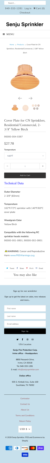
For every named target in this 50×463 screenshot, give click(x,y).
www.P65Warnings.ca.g (22, 255)
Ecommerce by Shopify (33, 439)
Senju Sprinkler (18, 437)
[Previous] (20, 98)
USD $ (23, 429)
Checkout (25, 12)
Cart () (40, 8)
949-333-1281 (14, 8)
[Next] (30, 98)
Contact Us (25, 404)
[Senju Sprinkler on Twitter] (17, 339)
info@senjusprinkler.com (28, 369)
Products (20, 44)
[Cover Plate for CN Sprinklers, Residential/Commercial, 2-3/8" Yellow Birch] (25, 76)
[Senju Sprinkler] (25, 22)
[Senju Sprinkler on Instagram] (27, 339)
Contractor (25, 398)
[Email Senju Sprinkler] (32, 339)
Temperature (10, 149)
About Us (25, 409)
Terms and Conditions (25, 415)
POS (27, 437)
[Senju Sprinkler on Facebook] (22, 339)
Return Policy (25, 421)
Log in (28, 8)
